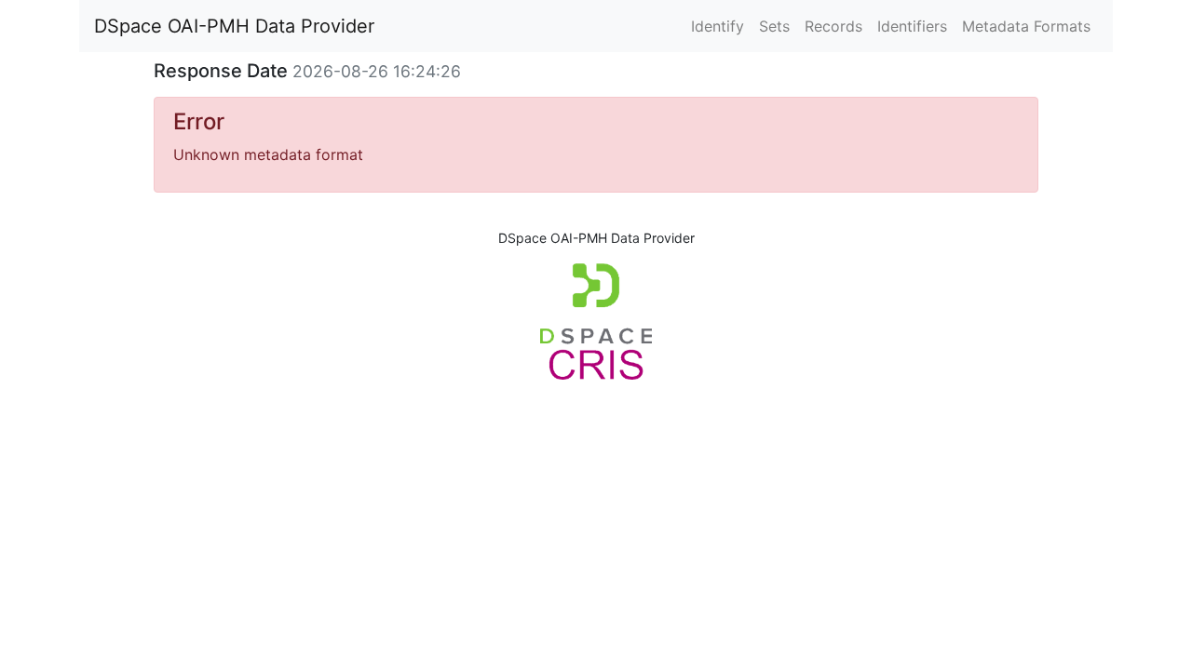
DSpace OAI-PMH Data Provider (234, 26)
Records (833, 26)
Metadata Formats (1026, 26)
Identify (717, 26)
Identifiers (912, 26)
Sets (774, 26)
